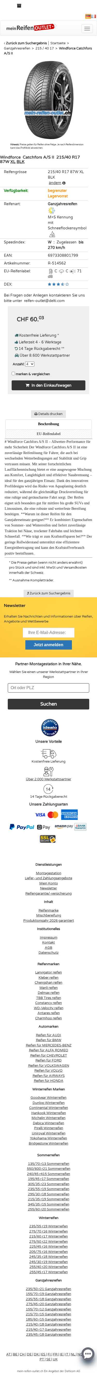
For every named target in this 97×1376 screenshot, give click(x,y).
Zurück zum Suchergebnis (26, 43)
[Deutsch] (88, 16)
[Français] (93, 16)
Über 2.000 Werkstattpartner (48, 779)
